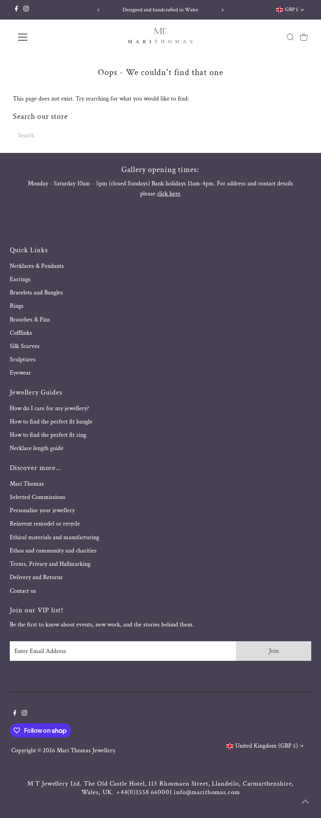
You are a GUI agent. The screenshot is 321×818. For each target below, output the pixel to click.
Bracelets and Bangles (36, 293)
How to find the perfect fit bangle (51, 422)
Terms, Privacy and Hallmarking (50, 564)
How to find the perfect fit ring (48, 435)
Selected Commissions (37, 497)
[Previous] (98, 10)
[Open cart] (304, 37)
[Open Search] (290, 37)
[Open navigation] (48, 37)
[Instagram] (26, 9)
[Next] (222, 10)
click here (168, 194)
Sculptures (23, 359)
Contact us (23, 591)
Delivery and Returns (36, 577)
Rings (16, 306)
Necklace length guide (36, 448)
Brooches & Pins (30, 320)
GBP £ (291, 9)
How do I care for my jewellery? (49, 408)
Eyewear (20, 373)
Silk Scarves (25, 346)
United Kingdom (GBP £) (266, 746)
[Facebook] (16, 9)
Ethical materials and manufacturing (54, 537)
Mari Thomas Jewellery (86, 750)
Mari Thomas (27, 484)
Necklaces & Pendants (37, 266)
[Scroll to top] (305, 802)
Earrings (20, 279)
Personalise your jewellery (42, 510)
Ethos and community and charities (53, 551)
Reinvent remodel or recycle (45, 524)
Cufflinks (21, 333)
